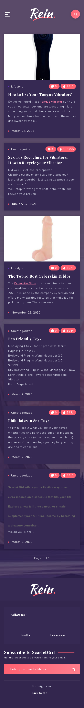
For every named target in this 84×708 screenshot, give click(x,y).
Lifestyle (17, 86)
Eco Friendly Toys (24, 338)
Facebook (57, 635)
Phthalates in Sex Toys (29, 420)
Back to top (40, 693)
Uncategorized (21, 149)
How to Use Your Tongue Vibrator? (40, 94)
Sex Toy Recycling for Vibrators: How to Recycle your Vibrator (38, 160)
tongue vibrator (51, 101)
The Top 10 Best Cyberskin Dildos (39, 276)
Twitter (26, 635)
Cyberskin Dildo (25, 283)
